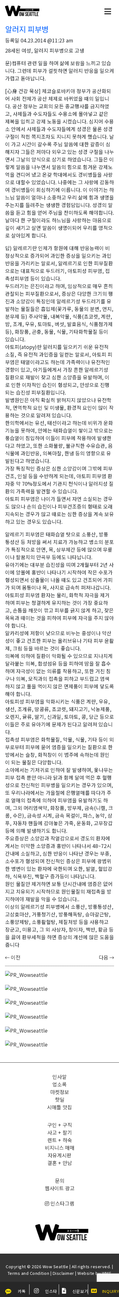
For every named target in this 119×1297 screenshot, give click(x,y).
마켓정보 (59, 1092)
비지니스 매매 (60, 1147)
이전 (15, 957)
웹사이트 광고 (60, 1188)
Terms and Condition (29, 1273)
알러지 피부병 (27, 29)
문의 (59, 1180)
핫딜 (59, 1099)
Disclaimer (63, 1273)
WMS (107, 1273)
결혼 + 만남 (59, 1163)
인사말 (59, 1076)
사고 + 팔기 (59, 1132)
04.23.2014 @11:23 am (47, 40)
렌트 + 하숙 (59, 1140)
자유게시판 (59, 1155)
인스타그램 (61, 1203)
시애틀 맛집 (59, 1107)
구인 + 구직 (59, 1125)
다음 (104, 957)
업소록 (59, 1084)
